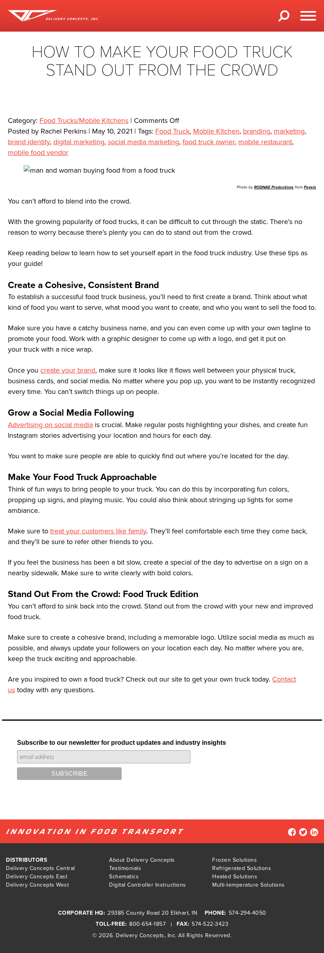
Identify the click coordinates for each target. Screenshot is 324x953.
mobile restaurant (265, 141)
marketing (289, 131)
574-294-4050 (247, 913)
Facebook (292, 832)
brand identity (29, 141)
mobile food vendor (38, 152)
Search (284, 18)
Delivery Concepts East (36, 876)
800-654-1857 (147, 924)
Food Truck (172, 131)
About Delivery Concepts (142, 860)
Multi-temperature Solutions (248, 884)
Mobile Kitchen (216, 131)
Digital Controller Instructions (147, 884)
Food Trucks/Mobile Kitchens (84, 120)
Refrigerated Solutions (241, 868)
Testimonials (125, 868)
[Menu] (308, 16)
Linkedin (314, 832)
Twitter (303, 832)
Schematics (124, 876)
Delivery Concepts (140, 935)
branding (256, 131)
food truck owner (209, 141)
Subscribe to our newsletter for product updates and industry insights (121, 742)
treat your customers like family (98, 531)
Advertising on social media (50, 424)
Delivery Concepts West (37, 884)
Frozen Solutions (234, 860)
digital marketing (78, 141)
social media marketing (143, 141)
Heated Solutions (234, 876)
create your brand (67, 370)
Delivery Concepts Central (40, 868)
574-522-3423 (210, 924)
